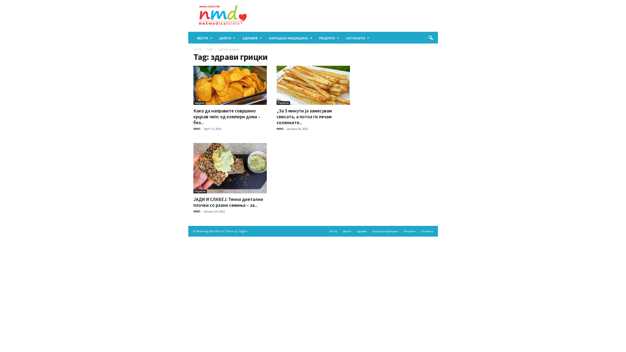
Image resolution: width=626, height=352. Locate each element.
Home (197, 49)
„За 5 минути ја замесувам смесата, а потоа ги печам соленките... (304, 116)
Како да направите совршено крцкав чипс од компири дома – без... (226, 116)
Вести (202, 38)
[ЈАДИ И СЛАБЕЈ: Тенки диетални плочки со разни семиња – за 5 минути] (230, 168)
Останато (355, 38)
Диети (225, 38)
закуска (199, 103)
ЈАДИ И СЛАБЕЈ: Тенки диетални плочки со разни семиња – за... (228, 202)
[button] (430, 38)
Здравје (250, 38)
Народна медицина (288, 38)
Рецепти (327, 38)
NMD (196, 129)
